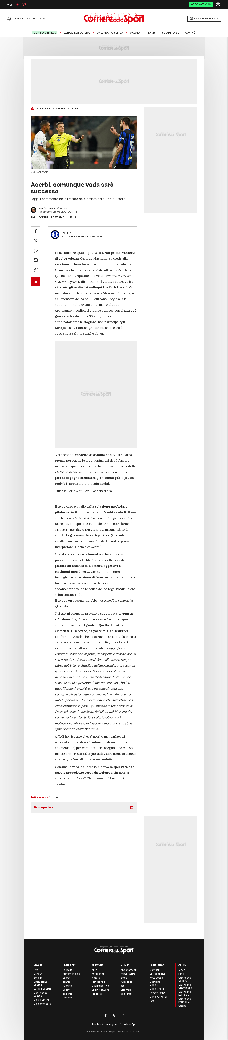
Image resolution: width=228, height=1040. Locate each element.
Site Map (126, 989)
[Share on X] (35, 241)
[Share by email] (35, 260)
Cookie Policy (157, 988)
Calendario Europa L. (184, 993)
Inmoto (96, 977)
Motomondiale (71, 973)
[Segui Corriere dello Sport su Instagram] (122, 1015)
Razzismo (58, 217)
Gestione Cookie (155, 983)
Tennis (151, 32)
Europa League (42, 988)
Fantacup (97, 993)
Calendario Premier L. (184, 1000)
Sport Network (100, 989)
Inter (74, 108)
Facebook (97, 1024)
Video (181, 969)
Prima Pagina (128, 973)
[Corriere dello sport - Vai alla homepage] (114, 18)
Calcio (135, 32)
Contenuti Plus (44, 32)
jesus (72, 217)
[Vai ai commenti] (35, 281)
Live (23, 4)
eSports (67, 993)
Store (124, 977)
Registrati (126, 993)
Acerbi (43, 217)
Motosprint (98, 981)
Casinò (190, 32)
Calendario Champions (185, 986)
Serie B (38, 977)
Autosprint (98, 973)
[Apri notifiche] (9, 19)
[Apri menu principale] (9, 4)
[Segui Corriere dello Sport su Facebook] (105, 1015)
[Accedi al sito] (218, 4)
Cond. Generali (158, 996)
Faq (152, 1000)
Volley (66, 989)
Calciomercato (42, 1003)
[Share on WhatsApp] (35, 250)
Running (67, 985)
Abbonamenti (129, 969)
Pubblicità (126, 981)
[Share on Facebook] (35, 231)
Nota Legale (157, 977)
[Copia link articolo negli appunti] (35, 270)
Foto (181, 973)
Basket (66, 977)
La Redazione (157, 973)
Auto (94, 969)
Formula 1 (68, 969)
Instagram (112, 1024)
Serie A (60, 108)
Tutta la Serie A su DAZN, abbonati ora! (83, 491)
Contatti (155, 969)
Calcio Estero (41, 999)
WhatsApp (130, 1024)
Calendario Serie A (110, 32)
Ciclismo (68, 997)
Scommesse (170, 32)
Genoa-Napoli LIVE (77, 32)
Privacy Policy (158, 992)
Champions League (40, 983)
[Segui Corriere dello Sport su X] (114, 1015)
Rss (123, 985)
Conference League (40, 994)
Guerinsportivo (100, 985)
